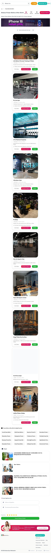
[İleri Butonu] (15, 47)
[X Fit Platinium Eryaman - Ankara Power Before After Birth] (25, 131)
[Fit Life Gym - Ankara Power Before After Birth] (25, 92)
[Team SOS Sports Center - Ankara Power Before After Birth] (25, 289)
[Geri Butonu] (36, 47)
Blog (46, 540)
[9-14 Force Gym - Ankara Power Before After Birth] (25, 366)
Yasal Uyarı (46, 545)
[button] (15, 3)
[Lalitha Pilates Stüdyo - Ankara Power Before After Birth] (25, 405)
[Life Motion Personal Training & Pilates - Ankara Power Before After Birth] (25, 52)
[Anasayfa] (2, 9)
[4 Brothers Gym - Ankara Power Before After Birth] (25, 171)
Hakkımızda (38, 537)
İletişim (34, 69)
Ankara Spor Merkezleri (40, 540)
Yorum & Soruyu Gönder (20, 518)
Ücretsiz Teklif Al (26, 69)
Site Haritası (38, 547)
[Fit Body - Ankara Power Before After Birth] (25, 211)
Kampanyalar (38, 542)
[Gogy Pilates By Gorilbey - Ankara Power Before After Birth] (25, 327)
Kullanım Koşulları (39, 545)
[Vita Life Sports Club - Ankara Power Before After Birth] (25, 250)
